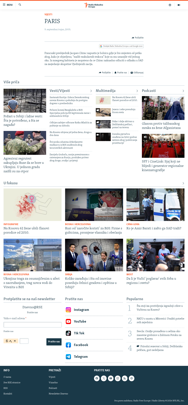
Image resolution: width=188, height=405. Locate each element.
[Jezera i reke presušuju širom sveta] (103, 112)
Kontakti (8, 394)
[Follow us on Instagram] (117, 378)
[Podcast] (170, 5)
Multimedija (106, 91)
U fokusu (11, 183)
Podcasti (149, 91)
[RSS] (124, 378)
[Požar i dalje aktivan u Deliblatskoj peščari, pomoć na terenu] (103, 124)
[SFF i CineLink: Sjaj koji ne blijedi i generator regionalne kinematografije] (163, 146)
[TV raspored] (131, 378)
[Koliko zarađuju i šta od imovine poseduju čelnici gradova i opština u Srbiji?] (94, 255)
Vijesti (48, 14)
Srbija (68, 274)
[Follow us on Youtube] (111, 378)
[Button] (137, 38)
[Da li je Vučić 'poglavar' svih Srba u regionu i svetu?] (155, 255)
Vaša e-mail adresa (15, 318)
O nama (7, 377)
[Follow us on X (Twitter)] (103, 378)
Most (129, 274)
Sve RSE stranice (12, 383)
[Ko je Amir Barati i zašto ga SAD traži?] (155, 204)
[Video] (178, 5)
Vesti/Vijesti (60, 91)
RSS (6, 388)
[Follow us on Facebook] (97, 378)
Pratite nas (54, 341)
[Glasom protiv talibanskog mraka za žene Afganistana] (163, 108)
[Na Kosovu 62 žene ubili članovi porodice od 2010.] (103, 100)
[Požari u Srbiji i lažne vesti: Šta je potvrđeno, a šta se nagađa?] (25, 101)
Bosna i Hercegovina (78, 224)
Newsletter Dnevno (58, 394)
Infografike (11, 224)
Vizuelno (53, 383)
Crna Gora (132, 224)
